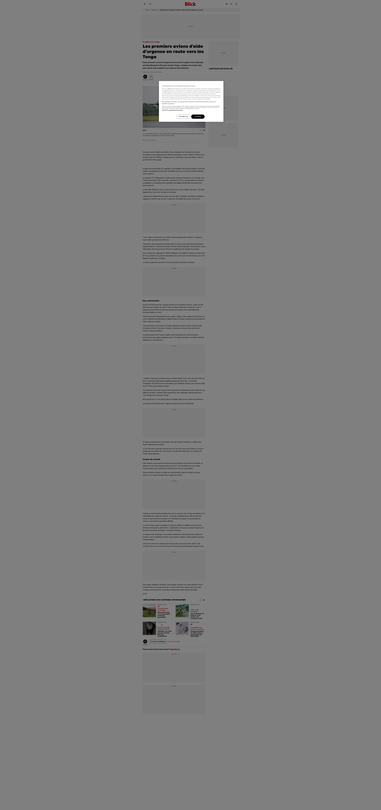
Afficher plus (183, 116)
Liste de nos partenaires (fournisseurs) (172, 110)
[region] (191, 101)
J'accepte (198, 116)
